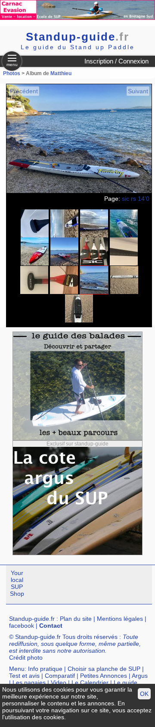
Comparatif (60, 675)
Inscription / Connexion (116, 61)
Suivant (138, 91)
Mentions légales (120, 618)
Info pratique (45, 668)
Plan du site (76, 618)
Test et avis (24, 675)
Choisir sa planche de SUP (104, 668)
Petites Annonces (103, 675)
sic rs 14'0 (135, 198)
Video (58, 682)
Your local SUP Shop (17, 583)
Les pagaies (29, 682)
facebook (21, 625)
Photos (11, 73)
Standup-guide (77, 36)
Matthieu (60, 73)
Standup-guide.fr (32, 618)
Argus (140, 675)
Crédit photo (26, 657)
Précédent (24, 91)
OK (144, 693)
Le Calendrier (89, 682)
